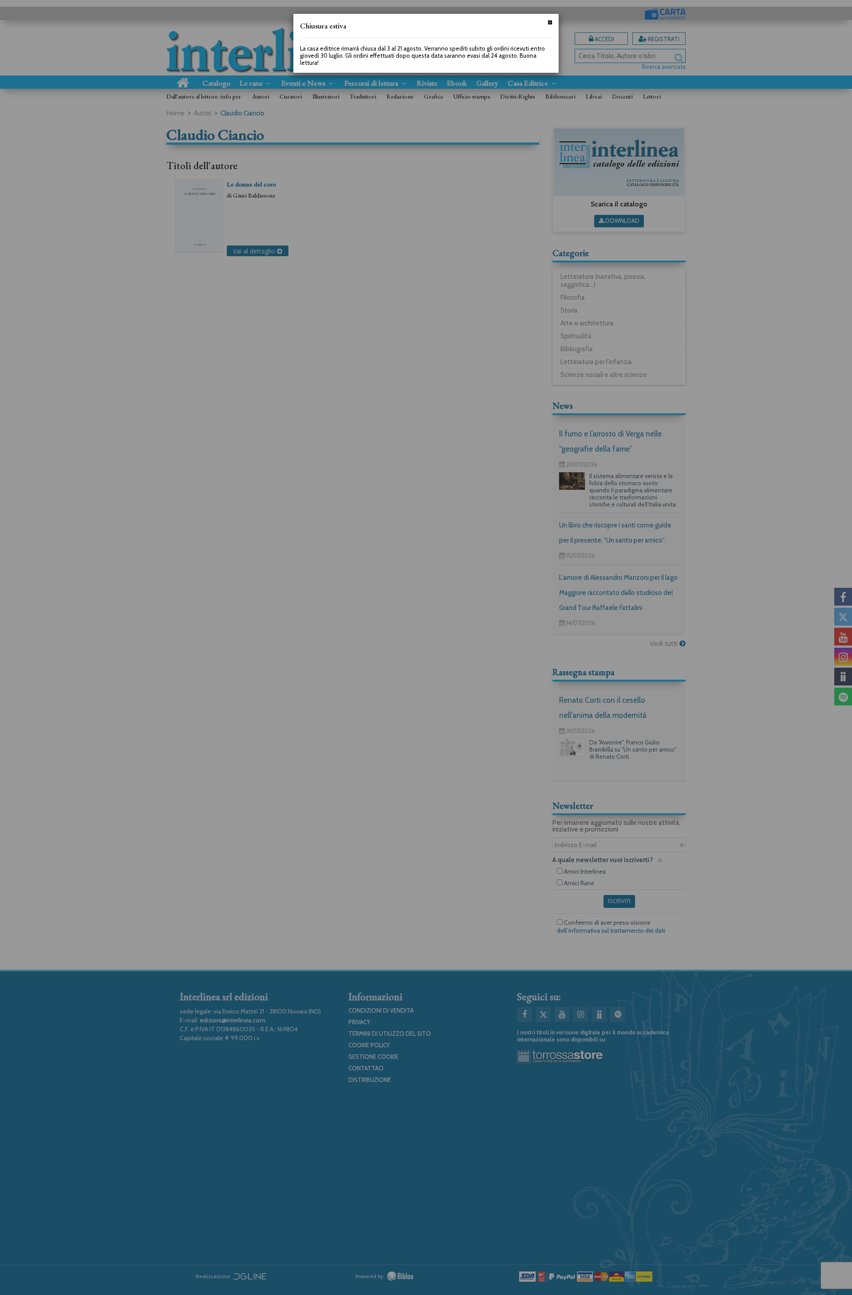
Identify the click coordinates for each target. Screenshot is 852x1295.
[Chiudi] (550, 22)
